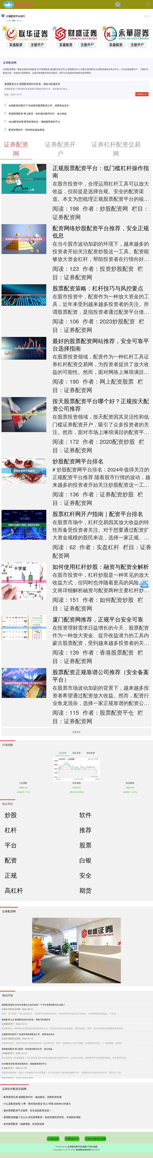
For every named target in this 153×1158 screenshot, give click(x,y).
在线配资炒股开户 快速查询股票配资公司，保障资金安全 (39, 105)
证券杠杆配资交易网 (95, 1138)
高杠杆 (14, 890)
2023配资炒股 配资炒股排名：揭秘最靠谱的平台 (34, 121)
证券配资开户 (72, 1138)
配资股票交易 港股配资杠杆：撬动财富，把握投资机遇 (33, 1097)
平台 (11, 844)
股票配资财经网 (83, 1149)
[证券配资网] (18, 4)
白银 (85, 859)
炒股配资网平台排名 (78, 461)
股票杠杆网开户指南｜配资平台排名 (97, 513)
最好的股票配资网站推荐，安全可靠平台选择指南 (100, 344)
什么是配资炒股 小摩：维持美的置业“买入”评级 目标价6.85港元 (37, 1103)
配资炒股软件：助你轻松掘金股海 (27, 129)
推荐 (85, 829)
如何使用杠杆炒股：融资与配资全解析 (100, 566)
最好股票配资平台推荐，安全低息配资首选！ (27, 1110)
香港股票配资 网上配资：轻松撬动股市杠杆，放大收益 (38, 113)
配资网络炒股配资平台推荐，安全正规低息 (100, 231)
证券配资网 (53, 1138)
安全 (85, 875)
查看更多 (76, 731)
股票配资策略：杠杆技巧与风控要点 (97, 288)
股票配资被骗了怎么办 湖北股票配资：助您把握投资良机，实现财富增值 (42, 1117)
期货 (85, 890)
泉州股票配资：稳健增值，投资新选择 (24, 1124)
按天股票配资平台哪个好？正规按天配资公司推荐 (100, 404)
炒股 (11, 814)
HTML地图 (92, 1146)
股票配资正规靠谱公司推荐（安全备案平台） (100, 675)
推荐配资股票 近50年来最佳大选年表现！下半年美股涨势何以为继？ (33, 1004)
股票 (85, 844)
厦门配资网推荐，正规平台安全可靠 (97, 619)
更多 (146, 16)
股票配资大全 (142, 94)
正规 (11, 875)
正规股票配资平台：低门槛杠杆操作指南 (100, 171)
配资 (11, 859)
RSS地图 (82, 1146)
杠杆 (11, 829)
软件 (85, 814)
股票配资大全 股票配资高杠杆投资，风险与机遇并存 (32, 84)
